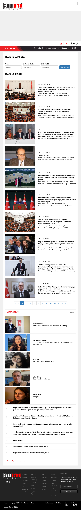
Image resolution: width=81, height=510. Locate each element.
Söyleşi (53, 480)
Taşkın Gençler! (43, 155)
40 (30, 303)
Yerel (32, 486)
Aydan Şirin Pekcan (40, 340)
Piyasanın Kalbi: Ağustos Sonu (43, 361)
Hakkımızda (49, 503)
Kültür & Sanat (25, 491)
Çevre (44, 480)
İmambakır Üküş (38, 324)
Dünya (24, 483)
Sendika (53, 474)
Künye (66, 503)
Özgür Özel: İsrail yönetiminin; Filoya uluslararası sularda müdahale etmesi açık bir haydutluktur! (42, 425)
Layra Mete (37, 395)
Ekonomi (25, 480)
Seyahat (45, 477)
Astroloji (54, 477)
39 (26, 303)
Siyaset (24, 477)
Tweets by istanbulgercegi (16, 461)
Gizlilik (67, 505)
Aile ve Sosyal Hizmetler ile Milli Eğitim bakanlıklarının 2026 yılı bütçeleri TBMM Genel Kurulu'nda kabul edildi (55, 221)
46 (55, 303)
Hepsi (72, 312)
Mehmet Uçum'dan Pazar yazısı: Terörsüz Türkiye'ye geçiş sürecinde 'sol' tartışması (56, 288)
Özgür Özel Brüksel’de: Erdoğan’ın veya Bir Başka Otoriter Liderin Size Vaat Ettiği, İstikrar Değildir (56, 133)
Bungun (36, 397)
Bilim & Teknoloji (34, 478)
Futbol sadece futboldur (41, 379)
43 (42, 303)
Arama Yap (65, 67)
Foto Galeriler (54, 490)
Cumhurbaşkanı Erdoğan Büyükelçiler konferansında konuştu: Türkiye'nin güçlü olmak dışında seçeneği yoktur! (56, 177)
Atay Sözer (37, 377)
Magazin (33, 474)
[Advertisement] (40, 26)
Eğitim (44, 483)
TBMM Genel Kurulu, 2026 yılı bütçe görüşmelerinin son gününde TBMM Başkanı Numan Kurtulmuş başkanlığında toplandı (56, 89)
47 (59, 303)
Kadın (33, 489)
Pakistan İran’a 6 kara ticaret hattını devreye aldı (30, 446)
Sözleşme (74, 503)
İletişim (58, 503)
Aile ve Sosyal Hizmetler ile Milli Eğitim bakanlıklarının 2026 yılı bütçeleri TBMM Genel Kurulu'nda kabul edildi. (55, 228)
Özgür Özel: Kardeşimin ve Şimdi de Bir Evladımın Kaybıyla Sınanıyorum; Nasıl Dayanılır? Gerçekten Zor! (56, 244)
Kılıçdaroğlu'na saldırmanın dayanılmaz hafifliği (50, 326)
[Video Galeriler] (67, 43)
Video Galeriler (54, 495)
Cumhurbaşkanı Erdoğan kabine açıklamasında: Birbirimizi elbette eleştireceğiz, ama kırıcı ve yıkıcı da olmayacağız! (57, 199)
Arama (7, 64)
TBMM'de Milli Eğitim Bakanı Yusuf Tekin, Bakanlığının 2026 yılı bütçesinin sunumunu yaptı (55, 266)
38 (22, 303)
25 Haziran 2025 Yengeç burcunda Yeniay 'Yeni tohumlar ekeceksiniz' (53, 343)
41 (34, 303)
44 (46, 303)
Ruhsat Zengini (18, 440)
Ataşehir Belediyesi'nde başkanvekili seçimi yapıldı (31, 453)
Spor (23, 487)
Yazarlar (33, 482)
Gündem (25, 474)
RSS (76, 505)
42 (38, 303)
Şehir (44, 474)
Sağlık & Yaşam (34, 493)
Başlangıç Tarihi (28, 64)
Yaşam (44, 490)
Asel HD (36, 359)
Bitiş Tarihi (45, 64)
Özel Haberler (54, 484)
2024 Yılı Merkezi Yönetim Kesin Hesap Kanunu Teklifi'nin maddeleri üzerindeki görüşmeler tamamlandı (54, 111)
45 (50, 303)
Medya (44, 487)
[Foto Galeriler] (61, 43)
